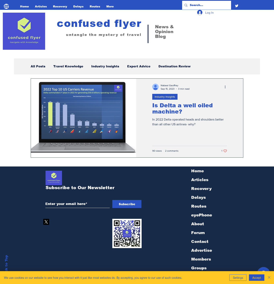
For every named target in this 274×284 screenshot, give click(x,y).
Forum (198, 232)
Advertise (201, 250)
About (197, 224)
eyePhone (201, 215)
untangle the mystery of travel (103, 35)
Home (197, 171)
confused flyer (99, 23)
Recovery (201, 188)
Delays (198, 197)
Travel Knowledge (68, 66)
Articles (199, 180)
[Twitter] (236, 6)
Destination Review (174, 66)
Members (201, 259)
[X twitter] (46, 222)
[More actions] (226, 86)
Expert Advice (138, 66)
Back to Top (6, 266)
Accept (256, 278)
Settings (238, 278)
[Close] (269, 277)
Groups (199, 268)
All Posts (38, 66)
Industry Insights (105, 66)
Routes (198, 206)
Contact (199, 241)
